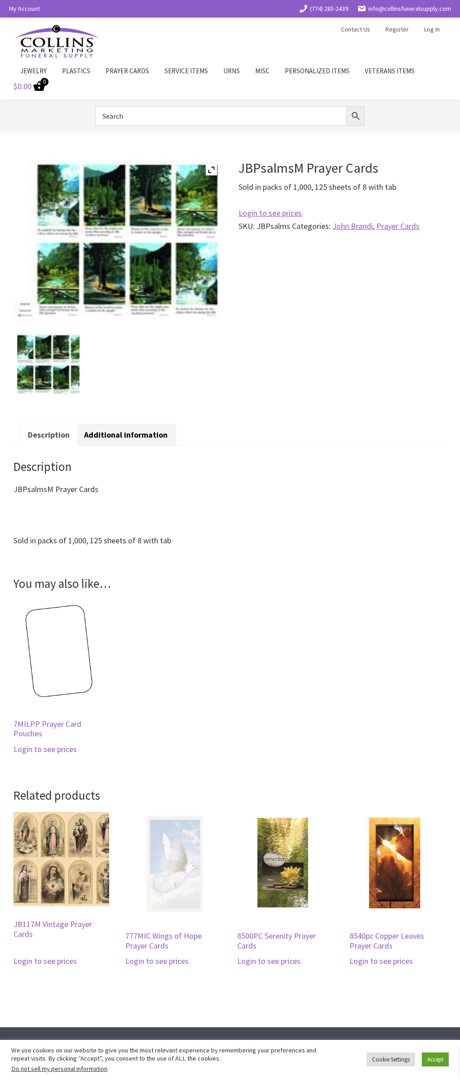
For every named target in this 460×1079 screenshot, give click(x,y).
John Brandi (352, 226)
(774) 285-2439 (329, 8)
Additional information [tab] (126, 435)
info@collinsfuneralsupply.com (409, 8)
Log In (432, 29)
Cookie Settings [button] (391, 1059)
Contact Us (355, 29)
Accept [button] (435, 1059)
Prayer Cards (398, 226)
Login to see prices (270, 213)
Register (397, 29)
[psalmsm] (48, 364)
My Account (24, 8)
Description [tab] (49, 435)
